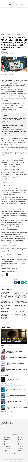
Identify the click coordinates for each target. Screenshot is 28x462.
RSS (15, 453)
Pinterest (8, 439)
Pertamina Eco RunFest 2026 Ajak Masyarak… (15, 363)
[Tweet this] (18, 282)
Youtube (21, 448)
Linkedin (21, 444)
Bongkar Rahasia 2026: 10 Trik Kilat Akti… (15, 390)
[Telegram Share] (22, 282)
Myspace (21, 446)
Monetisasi (8, 377)
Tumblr (21, 439)
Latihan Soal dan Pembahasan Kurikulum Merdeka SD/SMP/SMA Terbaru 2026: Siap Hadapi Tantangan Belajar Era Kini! (14, 131)
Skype (8, 448)
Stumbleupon (8, 441)
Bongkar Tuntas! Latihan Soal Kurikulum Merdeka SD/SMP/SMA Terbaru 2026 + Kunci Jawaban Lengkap (21, 304)
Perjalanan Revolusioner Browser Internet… (12, 347)
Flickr (21, 451)
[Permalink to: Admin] (2, 52)
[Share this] (15, 282)
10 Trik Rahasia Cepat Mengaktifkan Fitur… (15, 396)
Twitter (21, 437)
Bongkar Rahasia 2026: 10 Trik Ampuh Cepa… (16, 408)
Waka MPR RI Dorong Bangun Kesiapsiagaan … (14, 352)
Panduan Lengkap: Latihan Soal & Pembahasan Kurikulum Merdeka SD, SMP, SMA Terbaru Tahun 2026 (13, 119)
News (7, 349)
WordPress (21, 441)
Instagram (8, 444)
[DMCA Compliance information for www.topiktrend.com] (7, 423)
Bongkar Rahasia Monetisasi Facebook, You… (13, 413)
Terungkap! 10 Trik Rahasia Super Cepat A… (15, 402)
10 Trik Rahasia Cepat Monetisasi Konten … (12, 385)
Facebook (8, 437)
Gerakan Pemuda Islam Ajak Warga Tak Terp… (16, 369)
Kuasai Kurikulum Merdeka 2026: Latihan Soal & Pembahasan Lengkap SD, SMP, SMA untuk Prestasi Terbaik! (13, 125)
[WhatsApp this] (25, 282)
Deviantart (8, 446)
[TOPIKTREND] (14, 2)
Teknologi (3, 345)
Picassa (8, 451)
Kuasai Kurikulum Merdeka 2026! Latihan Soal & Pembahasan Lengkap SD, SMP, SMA (21, 313)
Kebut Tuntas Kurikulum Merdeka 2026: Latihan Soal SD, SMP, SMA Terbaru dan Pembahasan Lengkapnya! (7, 315)
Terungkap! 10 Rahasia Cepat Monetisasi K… (14, 380)
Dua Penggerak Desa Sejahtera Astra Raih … (16, 358)
